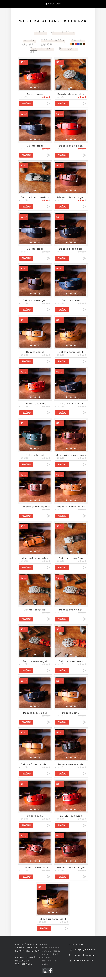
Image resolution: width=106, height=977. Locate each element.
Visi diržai (62, 32)
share (48, 103)
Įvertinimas (51, 40)
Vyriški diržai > (26, 947)
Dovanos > (22, 961)
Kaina (27, 40)
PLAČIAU (26, 103)
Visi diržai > (24, 964)
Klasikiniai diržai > (27, 952)
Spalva (75, 40)
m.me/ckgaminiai (85, 955)
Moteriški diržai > (28, 944)
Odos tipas (40, 48)
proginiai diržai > (28, 957)
